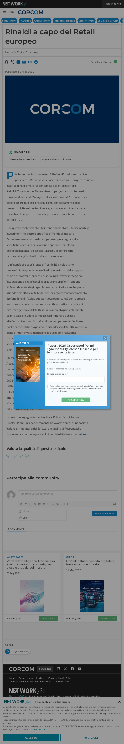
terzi (87, 386)
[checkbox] (48, 386)
